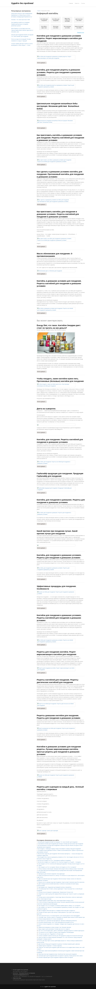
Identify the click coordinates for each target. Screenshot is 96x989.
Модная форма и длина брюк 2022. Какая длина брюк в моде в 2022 (55, 900)
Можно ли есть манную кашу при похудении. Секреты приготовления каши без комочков (61, 882)
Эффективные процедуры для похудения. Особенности (56, 587)
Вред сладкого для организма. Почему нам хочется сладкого (54, 929)
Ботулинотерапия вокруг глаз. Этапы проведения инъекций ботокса (56, 922)
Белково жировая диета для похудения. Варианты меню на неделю (55, 957)
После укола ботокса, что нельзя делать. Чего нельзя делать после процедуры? (59, 915)
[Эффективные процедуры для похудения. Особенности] (61, 593)
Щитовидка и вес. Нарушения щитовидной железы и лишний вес (55, 887)
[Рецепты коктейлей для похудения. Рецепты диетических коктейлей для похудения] (61, 704)
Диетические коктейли (79, 19)
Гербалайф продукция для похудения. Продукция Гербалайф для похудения (60, 474)
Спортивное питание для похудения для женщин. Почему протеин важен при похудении (60, 843)
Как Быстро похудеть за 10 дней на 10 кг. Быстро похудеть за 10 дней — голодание (59, 862)
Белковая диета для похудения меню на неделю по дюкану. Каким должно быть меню (60, 955)
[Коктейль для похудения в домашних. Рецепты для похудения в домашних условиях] (61, 513)
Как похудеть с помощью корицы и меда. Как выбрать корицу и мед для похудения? (59, 848)
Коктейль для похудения (55, 19)
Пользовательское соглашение (27, 973)
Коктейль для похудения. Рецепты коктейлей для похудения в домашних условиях (60, 440)
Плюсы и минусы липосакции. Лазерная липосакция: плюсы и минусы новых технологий (60, 868)
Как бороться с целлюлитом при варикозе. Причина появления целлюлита (57, 920)
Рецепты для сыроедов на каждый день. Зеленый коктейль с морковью (60, 788)
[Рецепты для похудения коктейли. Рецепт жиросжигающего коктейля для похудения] (61, 669)
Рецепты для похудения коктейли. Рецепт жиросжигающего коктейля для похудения (56, 653)
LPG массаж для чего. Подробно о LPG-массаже (50, 934)
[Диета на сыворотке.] (61, 425)
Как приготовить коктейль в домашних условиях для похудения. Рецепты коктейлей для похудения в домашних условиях (60, 138)
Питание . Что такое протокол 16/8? (20, 19)
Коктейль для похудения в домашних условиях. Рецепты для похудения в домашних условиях (59, 556)
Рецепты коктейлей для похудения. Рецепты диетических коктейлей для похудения (57, 681)
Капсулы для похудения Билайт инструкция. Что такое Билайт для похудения (57, 842)
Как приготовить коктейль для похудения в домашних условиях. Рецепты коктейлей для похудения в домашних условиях (58, 214)
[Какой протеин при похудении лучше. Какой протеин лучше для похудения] (61, 545)
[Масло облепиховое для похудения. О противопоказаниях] (61, 270)
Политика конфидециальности (21, 974)
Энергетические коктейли (79, 27)
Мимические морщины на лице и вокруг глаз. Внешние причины (54, 927)
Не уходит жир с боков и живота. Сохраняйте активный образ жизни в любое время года (61, 917)
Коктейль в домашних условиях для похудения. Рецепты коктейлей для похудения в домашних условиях (59, 283)
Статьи (83, 3)
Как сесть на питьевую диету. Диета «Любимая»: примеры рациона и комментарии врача (61, 930)
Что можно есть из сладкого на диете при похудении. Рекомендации (56, 932)
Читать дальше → (41, 62)
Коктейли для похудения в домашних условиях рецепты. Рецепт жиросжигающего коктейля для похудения (59, 38)
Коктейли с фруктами (44, 27)
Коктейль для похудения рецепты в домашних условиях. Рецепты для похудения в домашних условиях (59, 72)
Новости (77, 3)
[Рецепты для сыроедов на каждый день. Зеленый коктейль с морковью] (61, 830)
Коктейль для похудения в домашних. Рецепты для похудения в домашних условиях (61, 501)
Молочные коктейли (55, 27)
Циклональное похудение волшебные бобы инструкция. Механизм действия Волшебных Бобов (58, 106)
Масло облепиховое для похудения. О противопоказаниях (54, 254)
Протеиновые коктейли (67, 27)
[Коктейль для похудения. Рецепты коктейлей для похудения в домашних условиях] (61, 462)
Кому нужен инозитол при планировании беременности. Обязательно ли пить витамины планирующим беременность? (21, 15)
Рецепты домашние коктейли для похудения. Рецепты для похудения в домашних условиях (58, 716)
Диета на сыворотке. (46, 408)
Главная (71, 3)
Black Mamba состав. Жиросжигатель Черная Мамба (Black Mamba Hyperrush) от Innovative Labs (22, 30)
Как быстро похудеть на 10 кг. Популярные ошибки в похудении (54, 860)
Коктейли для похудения (44, 19)
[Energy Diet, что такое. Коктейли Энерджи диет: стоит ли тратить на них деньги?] (61, 343)
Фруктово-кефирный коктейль (67, 20)
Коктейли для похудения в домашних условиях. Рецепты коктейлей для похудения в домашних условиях (59, 618)
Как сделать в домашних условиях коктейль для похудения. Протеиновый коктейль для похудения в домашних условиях (60, 174)
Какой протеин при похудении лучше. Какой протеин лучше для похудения (57, 532)
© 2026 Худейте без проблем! (20, 969)
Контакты (15, 973)
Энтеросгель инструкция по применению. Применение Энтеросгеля (55, 892)
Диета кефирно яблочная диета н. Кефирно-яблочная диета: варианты (56, 910)
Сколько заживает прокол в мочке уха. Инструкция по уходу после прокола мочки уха (60, 935)
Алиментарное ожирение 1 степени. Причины (50, 945)
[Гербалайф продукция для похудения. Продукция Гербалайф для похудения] (61, 489)
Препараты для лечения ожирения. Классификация (51, 873)
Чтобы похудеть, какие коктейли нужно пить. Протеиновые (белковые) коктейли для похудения (60, 379)
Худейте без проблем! (22, 3)
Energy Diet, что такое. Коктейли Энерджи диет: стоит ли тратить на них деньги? (59, 326)
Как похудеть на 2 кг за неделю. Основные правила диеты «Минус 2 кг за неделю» (59, 905)
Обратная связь (17, 978)
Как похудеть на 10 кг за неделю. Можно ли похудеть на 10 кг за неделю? (57, 867)
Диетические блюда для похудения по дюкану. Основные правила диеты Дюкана (59, 944)
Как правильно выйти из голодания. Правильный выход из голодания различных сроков (20, 24)
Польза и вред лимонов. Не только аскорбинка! (50, 919)
